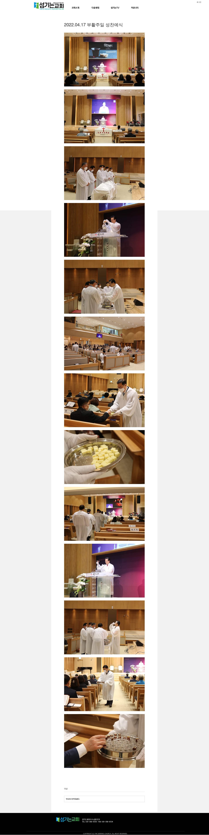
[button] (75, 7)
